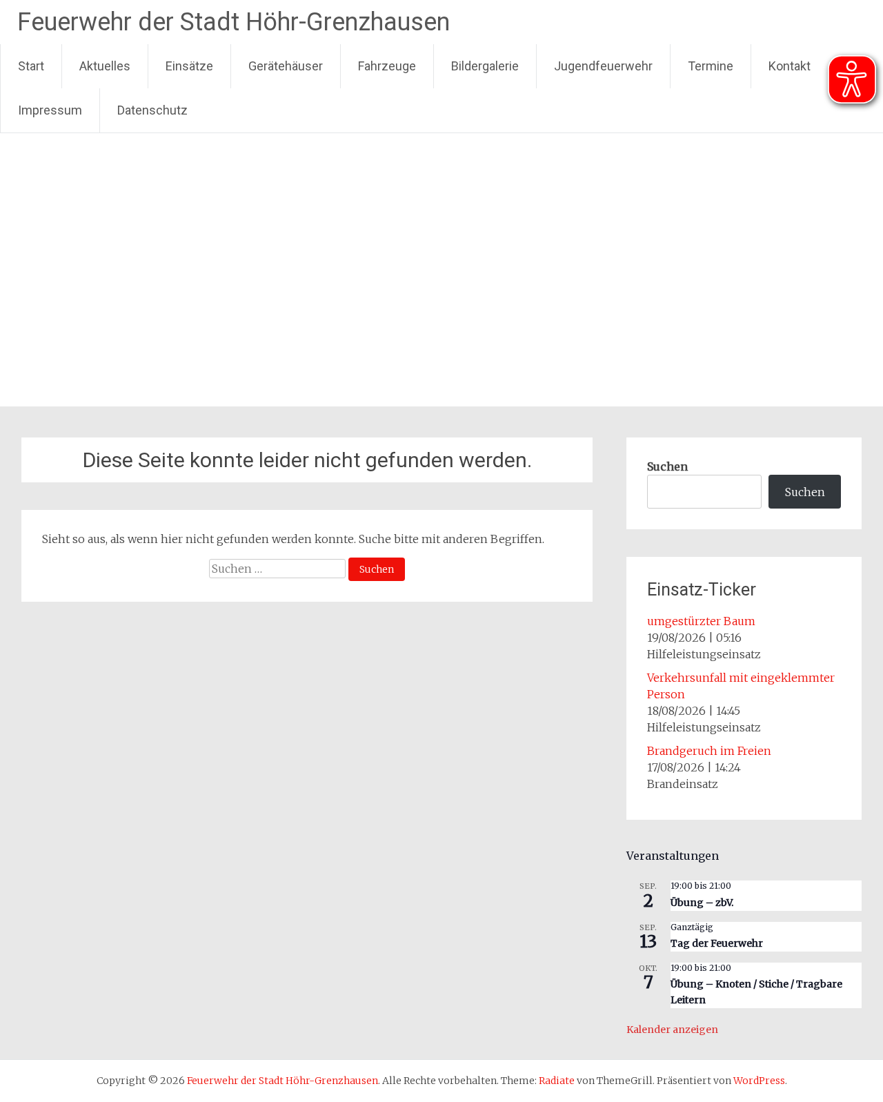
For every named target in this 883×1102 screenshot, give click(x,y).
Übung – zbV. (702, 902)
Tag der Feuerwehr (717, 943)
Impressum (50, 110)
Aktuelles (104, 66)
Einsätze (189, 66)
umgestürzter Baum (701, 621)
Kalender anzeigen (672, 1029)
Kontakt (789, 66)
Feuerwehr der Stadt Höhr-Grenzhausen (233, 22)
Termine (710, 66)
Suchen (667, 466)
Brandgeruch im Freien (709, 751)
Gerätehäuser (285, 66)
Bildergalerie (485, 66)
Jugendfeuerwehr (603, 66)
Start (31, 66)
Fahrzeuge (387, 66)
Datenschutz (152, 110)
